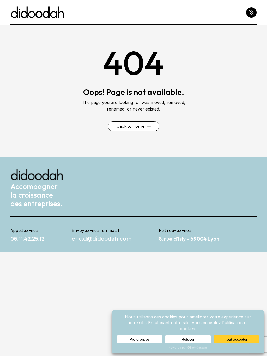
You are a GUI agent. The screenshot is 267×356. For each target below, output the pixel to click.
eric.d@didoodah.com (102, 239)
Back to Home (131, 126)
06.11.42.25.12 (27, 239)
